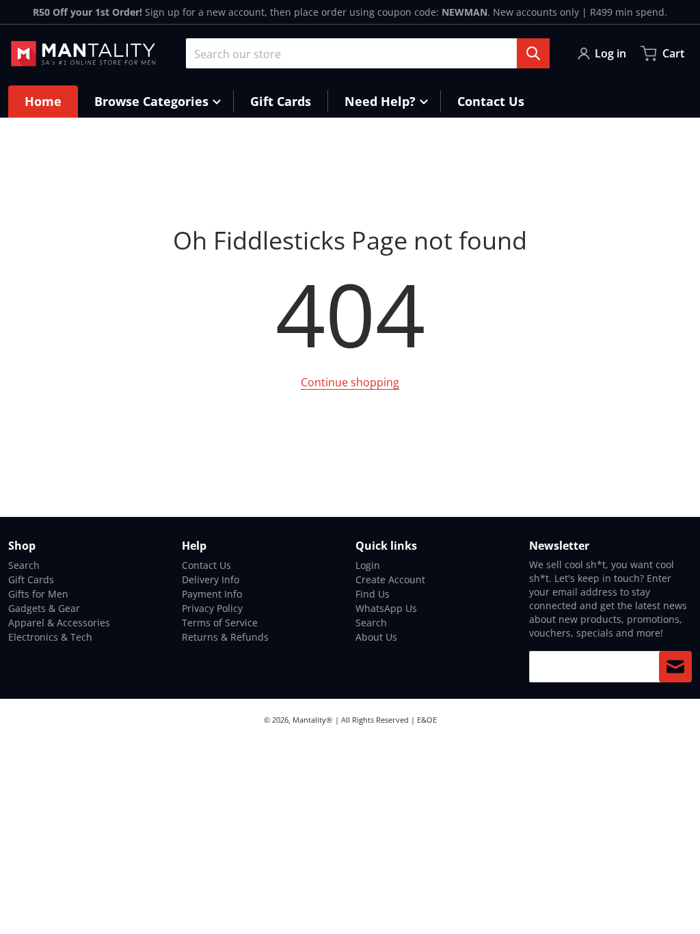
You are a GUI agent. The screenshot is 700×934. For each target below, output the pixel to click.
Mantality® (312, 720)
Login (367, 565)
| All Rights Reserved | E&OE (386, 720)
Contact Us (206, 565)
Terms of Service (220, 622)
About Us (376, 636)
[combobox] (368, 53)
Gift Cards (31, 579)
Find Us (372, 593)
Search (24, 565)
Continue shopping (350, 382)
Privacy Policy (212, 608)
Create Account (390, 579)
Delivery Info (210, 579)
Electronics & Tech (50, 636)
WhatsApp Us (386, 608)
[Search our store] (533, 53)
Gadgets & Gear (44, 608)
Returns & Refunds (225, 636)
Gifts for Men (38, 593)
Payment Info (212, 593)
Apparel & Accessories (59, 622)
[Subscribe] (675, 666)
